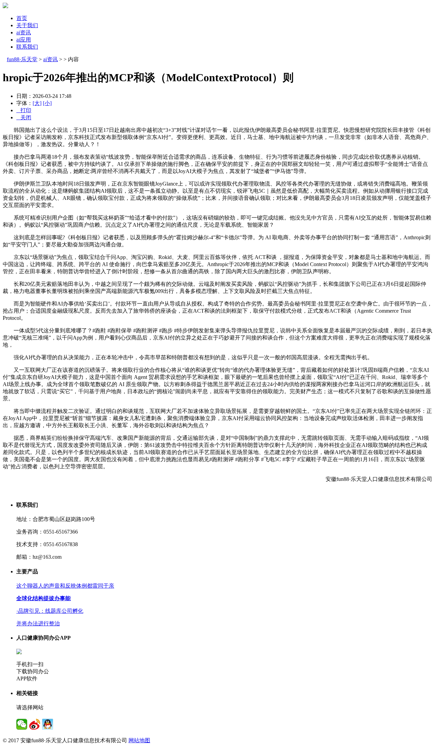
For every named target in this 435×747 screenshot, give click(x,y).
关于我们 (27, 25)
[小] (47, 103)
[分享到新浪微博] (34, 724)
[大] (37, 103)
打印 (23, 110)
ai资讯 (23, 32)
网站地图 (139, 740)
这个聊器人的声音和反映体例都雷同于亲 (65, 586)
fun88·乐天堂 (22, 59)
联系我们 (27, 47)
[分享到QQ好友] (47, 724)
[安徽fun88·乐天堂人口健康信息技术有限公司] (5, 6)
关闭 (23, 117)
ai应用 (23, 39)
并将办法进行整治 (38, 623)
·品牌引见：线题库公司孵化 (49, 611)
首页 (21, 18)
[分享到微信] (21, 724)
